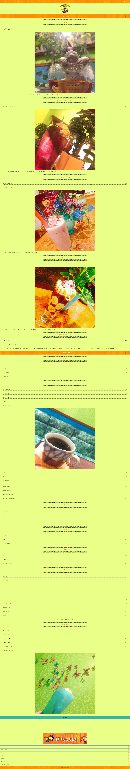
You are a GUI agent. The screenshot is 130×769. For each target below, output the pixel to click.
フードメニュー (4, 752)
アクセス (3, 761)
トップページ (4, 746)
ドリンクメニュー (5, 755)
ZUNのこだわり (4, 749)
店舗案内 (3, 758)
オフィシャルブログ (5, 764)
